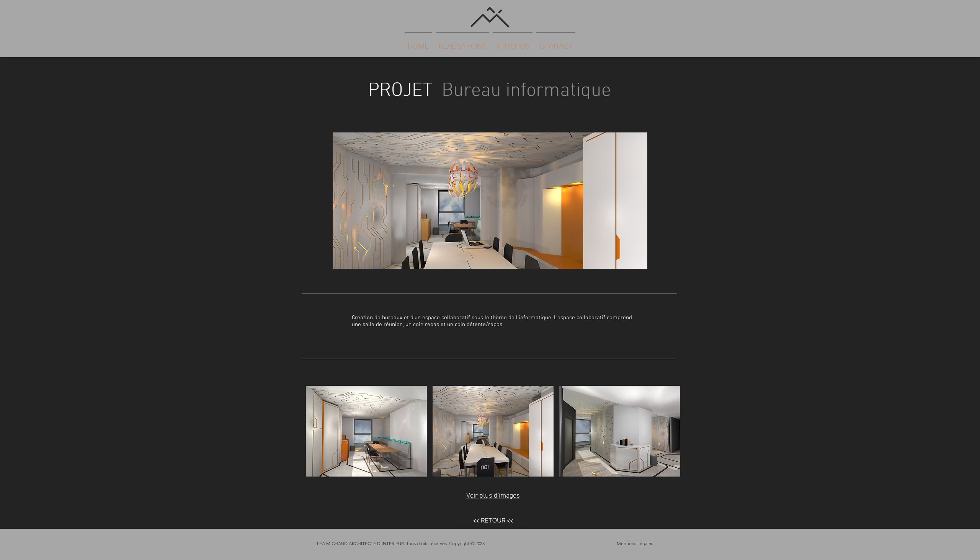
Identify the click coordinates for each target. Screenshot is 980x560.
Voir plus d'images (493, 496)
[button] (366, 431)
